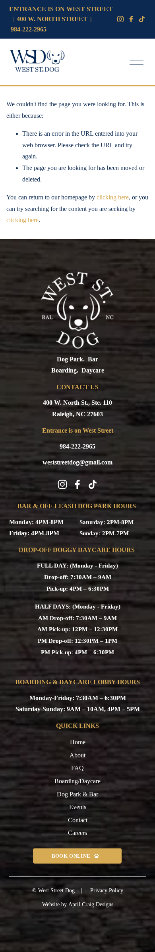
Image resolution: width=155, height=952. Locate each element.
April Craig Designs (90, 904)
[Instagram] (120, 19)
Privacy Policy (106, 890)
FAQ (77, 768)
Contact (77, 820)
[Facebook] (131, 19)
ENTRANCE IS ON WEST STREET (60, 9)
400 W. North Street (52, 19)
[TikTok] (92, 484)
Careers (77, 832)
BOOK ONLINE (71, 855)
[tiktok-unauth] (142, 19)
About (77, 755)
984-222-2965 (28, 29)
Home (77, 742)
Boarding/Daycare (77, 781)
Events (77, 807)
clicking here (113, 197)
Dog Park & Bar (77, 794)
